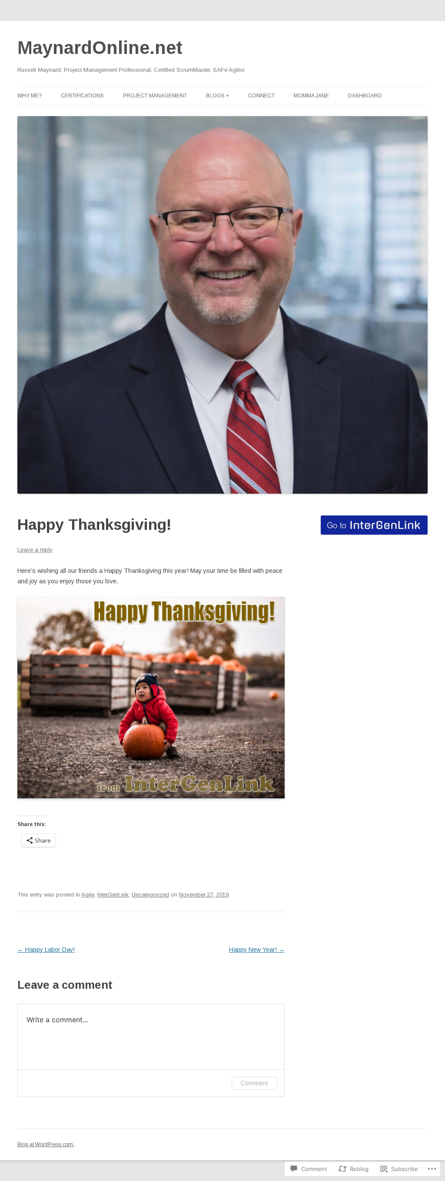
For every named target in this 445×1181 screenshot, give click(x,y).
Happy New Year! (257, 949)
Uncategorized (150, 894)
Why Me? (29, 96)
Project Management (155, 96)
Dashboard (365, 96)
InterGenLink (113, 894)
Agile (87, 894)
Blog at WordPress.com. (45, 1144)
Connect (261, 96)
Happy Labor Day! (46, 949)
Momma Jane (311, 96)
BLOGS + (217, 96)
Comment (254, 1083)
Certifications (82, 96)
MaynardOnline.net (100, 47)
